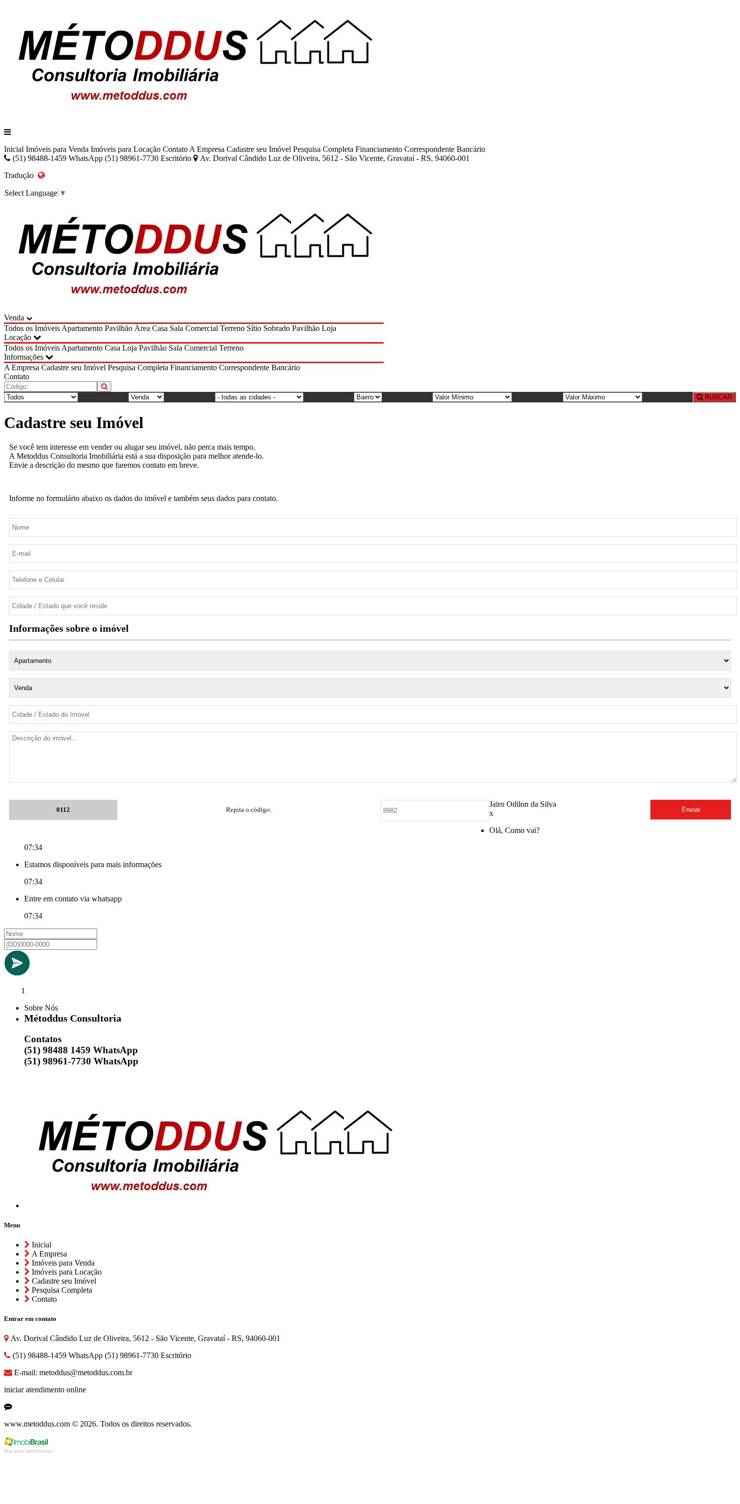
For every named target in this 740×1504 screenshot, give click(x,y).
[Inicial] (194, 115)
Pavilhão (118, 328)
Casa (160, 328)
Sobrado (276, 328)
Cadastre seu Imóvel (259, 149)
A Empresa (207, 149)
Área (142, 328)
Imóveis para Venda (57, 149)
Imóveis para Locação (126, 149)
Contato (175, 149)
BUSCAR (717, 397)
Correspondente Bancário (444, 149)
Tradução (21, 175)
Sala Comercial (194, 328)
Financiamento (378, 149)
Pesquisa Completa (323, 149)
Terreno (232, 328)
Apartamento (82, 328)
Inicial (14, 149)
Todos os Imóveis (32, 328)
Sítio (254, 328)
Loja (329, 328)
